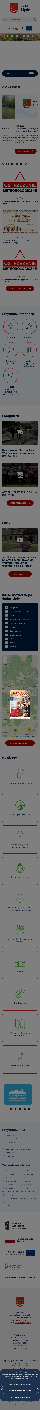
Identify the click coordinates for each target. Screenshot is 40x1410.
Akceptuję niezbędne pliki (20, 1390)
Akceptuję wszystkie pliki (20, 1384)
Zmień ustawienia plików (20, 1397)
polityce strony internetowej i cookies (19, 1378)
